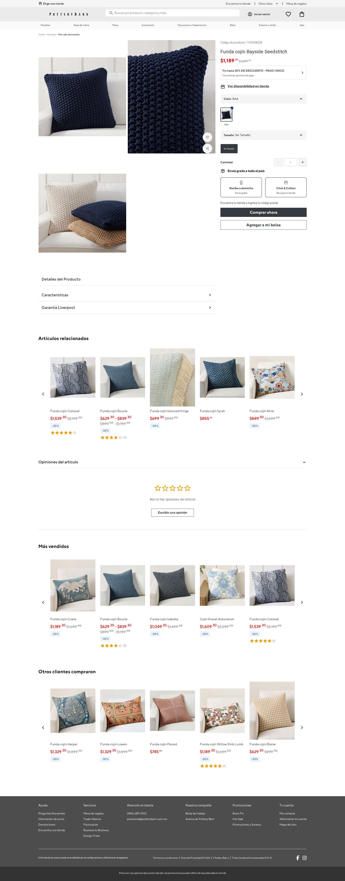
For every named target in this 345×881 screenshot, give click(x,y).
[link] (72, 391)
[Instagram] (304, 857)
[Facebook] (297, 857)
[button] (43, 394)
